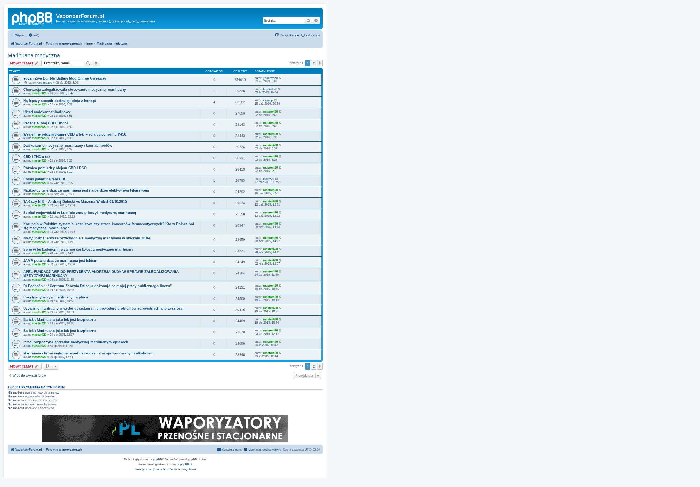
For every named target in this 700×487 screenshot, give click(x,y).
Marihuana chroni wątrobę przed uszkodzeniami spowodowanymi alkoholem (88, 353)
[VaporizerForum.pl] (32, 18)
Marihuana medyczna (34, 55)
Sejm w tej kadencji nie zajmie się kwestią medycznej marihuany (78, 249)
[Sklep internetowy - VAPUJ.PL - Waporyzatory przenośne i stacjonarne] (165, 428)
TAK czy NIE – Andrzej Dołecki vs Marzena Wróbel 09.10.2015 (75, 202)
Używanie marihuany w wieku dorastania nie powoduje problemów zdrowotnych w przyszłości (103, 308)
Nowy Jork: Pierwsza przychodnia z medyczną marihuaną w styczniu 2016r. (87, 238)
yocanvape (44, 82)
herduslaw (270, 89)
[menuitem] (33, 35)
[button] (320, 63)
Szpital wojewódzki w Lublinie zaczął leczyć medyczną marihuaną (79, 213)
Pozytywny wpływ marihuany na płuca (55, 297)
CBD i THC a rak (36, 157)
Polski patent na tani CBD (44, 179)
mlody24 (268, 178)
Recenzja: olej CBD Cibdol (45, 123)
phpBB (157, 459)
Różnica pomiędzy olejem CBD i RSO (55, 168)
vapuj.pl (268, 100)
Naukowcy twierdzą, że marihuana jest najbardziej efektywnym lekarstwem (86, 190)
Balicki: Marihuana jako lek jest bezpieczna (59, 320)
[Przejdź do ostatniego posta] (280, 78)
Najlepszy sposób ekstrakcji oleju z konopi (59, 101)
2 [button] (314, 63)
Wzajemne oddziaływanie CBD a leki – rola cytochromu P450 (74, 134)
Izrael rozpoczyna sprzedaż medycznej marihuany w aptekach (75, 342)
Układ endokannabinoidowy (46, 112)
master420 (39, 93)
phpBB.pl (186, 464)
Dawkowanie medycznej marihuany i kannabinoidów (67, 145)
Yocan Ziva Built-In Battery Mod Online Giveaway (64, 78)
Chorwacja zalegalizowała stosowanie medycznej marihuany (74, 89)
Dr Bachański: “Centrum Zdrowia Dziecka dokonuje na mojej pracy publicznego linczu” (97, 286)
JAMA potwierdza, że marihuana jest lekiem (60, 261)
